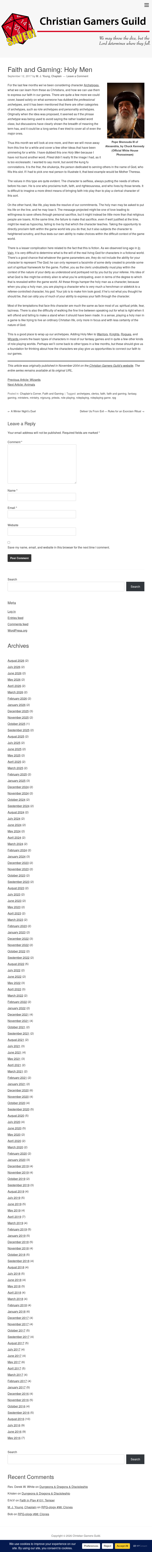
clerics (95, 393)
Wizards (13, 339)
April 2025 (14, 761)
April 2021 (14, 1065)
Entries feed (15, 618)
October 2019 (16, 1179)
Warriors (102, 334)
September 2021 (18, 1033)
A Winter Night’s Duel (22, 411)
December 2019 (18, 1166)
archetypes (83, 393)
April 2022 (14, 989)
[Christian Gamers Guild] (76, 44)
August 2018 (16, 1267)
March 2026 (15, 692)
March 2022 (15, 995)
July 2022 (14, 970)
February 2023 (17, 926)
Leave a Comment (77, 76)
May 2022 (14, 983)
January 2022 (17, 1008)
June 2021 (15, 1052)
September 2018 (18, 1261)
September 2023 (18, 882)
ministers (23, 397)
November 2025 (18, 717)
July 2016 (14, 1425)
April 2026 (14, 686)
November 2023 (18, 869)
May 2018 (14, 1286)
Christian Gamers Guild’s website (111, 365)
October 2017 (16, 1330)
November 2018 (18, 1248)
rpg (114, 397)
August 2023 (16, 888)
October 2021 (16, 1027)
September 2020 (18, 1109)
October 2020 (16, 1103)
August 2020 (16, 1115)
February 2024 (17, 850)
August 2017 (16, 1343)
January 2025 (17, 780)
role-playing (68, 397)
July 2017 (14, 1349)
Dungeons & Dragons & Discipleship (63, 1487)
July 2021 (14, 1046)
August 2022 (16, 964)
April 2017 (14, 1368)
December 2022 (18, 938)
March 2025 (15, 768)
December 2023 (18, 863)
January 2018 (17, 1311)
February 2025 (17, 774)
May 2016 (14, 1438)
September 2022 (18, 957)
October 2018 (16, 1254)
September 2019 (18, 1185)
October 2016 (16, 1406)
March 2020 (15, 1147)
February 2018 (17, 1305)
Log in (12, 611)
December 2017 (18, 1318)
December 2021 (18, 1014)
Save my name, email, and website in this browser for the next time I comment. (59, 547)
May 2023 (14, 907)
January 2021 (17, 1084)
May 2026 (14, 679)
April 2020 (14, 1141)
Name (12, 490)
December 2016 (18, 1393)
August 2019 (16, 1191)
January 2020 (17, 1160)
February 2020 (17, 1153)
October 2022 (16, 951)
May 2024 (14, 831)
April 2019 (14, 1216)
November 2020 (18, 1096)
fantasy (132, 393)
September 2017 (18, 1337)
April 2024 (14, 837)
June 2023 (15, 900)
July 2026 (14, 667)
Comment (15, 442)
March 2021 (15, 1071)
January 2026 (17, 705)
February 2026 (17, 698)
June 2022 (15, 976)
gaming (12, 397)
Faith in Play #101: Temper (37, 1500)
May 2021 (14, 1058)
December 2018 (18, 1242)
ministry (34, 397)
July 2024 (14, 818)
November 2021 (18, 1021)
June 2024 (15, 825)
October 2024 (16, 799)
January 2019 (17, 1235)
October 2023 (16, 875)
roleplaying (82, 397)
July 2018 (14, 1273)
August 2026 (16, 660)
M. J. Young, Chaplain (22, 1507)
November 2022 (18, 945)
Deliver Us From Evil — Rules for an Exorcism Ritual (112, 411)
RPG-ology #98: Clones (57, 1507)
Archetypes (91, 85)
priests (56, 397)
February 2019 (17, 1229)
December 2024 (18, 787)
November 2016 (18, 1400)
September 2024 (18, 806)
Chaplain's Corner (30, 393)
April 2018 (14, 1292)
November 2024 (18, 793)
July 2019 (14, 1198)
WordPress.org (17, 630)
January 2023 (17, 932)
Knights (114, 334)
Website (13, 525)
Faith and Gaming (53, 393)
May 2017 (14, 1362)
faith (102, 393)
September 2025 (18, 730)
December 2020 (18, 1090)
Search (12, 579)
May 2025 (14, 755)
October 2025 (16, 724)
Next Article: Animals (21, 384)
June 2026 (15, 673)
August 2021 (16, 1040)
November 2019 (18, 1172)
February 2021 (17, 1077)
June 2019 (15, 1204)
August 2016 (16, 1419)
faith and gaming (116, 393)
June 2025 (15, 749)
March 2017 (15, 1374)
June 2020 (15, 1128)
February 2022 (17, 1002)
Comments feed (18, 624)
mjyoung (45, 397)
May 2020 (14, 1134)
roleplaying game (100, 397)
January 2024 (17, 856)
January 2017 (17, 1387)
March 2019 (15, 1223)
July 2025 (14, 742)
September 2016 (18, 1412)
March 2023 (15, 919)
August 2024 (16, 812)
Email (12, 508)
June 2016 (15, 1431)
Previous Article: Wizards (24, 379)
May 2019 (14, 1210)
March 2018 (15, 1299)
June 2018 (15, 1280)
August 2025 (16, 736)
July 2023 (14, 894)
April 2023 (14, 913)
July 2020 (14, 1122)
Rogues (126, 334)
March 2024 (15, 844)
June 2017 (15, 1355)
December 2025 (18, 711)
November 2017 (18, 1324)
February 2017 (17, 1381)
